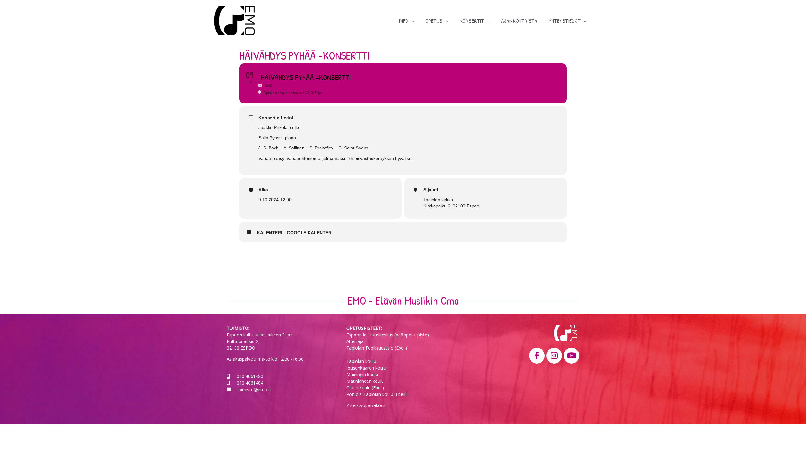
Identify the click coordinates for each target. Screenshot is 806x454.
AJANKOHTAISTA (519, 21)
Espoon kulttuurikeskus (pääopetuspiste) (387, 335)
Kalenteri (269, 232)
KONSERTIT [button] (471, 21)
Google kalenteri (310, 232)
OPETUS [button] (433, 21)
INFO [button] (403, 21)
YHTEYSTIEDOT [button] (565, 21)
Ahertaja (355, 341)
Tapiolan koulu (361, 361)
